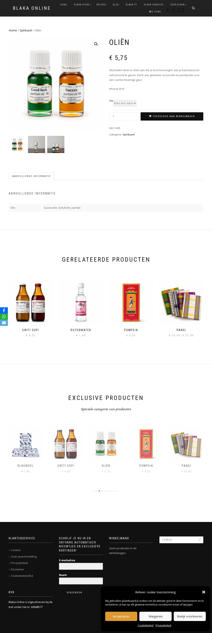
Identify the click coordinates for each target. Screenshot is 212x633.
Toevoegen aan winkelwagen (174, 116)
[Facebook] (4, 310)
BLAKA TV (131, 4)
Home (63, 4)
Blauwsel (26, 465)
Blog (116, 4)
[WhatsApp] (4, 317)
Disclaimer (17, 569)
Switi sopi (65, 465)
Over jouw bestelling (24, 556)
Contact (15, 550)
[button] (204, 592)
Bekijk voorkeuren (189, 616)
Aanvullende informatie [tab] (31, 176)
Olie (111, 101)
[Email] (4, 323)
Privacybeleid (163, 625)
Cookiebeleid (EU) (22, 576)
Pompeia (146, 465)
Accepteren (121, 616)
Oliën (106, 465)
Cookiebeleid (145, 625)
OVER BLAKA (177, 4)
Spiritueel (26, 30)
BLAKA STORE (81, 4)
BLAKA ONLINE (32, 8)
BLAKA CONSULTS (153, 4)
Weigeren (156, 616)
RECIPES (101, 4)
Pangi (186, 465)
